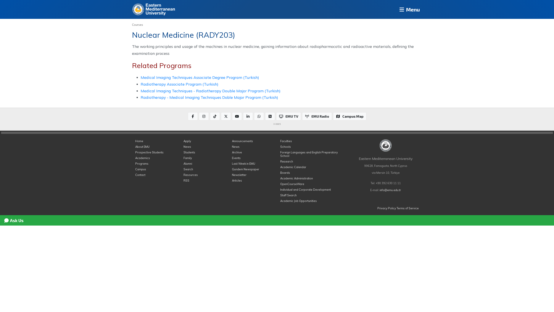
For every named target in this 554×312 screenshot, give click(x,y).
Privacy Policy (386, 208)
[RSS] (270, 116)
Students (189, 152)
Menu (412, 9)
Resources (191, 175)
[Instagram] (204, 116)
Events (236, 158)
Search (188, 169)
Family (188, 158)
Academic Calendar (293, 167)
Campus (140, 169)
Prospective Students (149, 152)
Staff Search (288, 195)
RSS (186, 180)
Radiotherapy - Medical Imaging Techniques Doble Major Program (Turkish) (209, 97)
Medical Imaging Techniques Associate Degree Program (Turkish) (200, 77)
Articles (237, 180)
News (187, 146)
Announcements (242, 141)
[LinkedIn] (248, 116)
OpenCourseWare (292, 184)
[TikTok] (215, 116)
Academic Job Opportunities (298, 201)
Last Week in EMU (243, 163)
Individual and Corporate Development (305, 189)
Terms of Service (408, 208)
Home (139, 141)
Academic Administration (296, 178)
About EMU (142, 146)
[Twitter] (226, 116)
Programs (141, 163)
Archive (237, 152)
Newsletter (239, 175)
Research (286, 161)
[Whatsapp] (259, 116)
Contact (140, 175)
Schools (285, 146)
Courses (137, 24)
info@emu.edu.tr (390, 190)
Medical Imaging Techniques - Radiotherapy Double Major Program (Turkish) (210, 90)
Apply (187, 141)
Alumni (188, 163)
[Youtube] (237, 116)
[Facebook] (193, 116)
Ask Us (16, 220)
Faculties (286, 141)
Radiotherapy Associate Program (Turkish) (179, 84)
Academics (142, 158)
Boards (285, 172)
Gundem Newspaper (245, 169)
